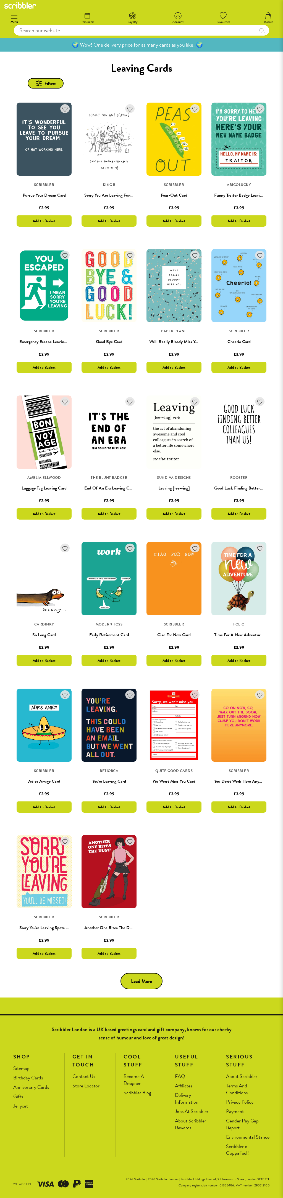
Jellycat (20, 1106)
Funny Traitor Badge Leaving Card (244, 195)
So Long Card (44, 635)
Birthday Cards (28, 1077)
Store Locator (85, 1085)
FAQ (180, 1076)
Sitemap (21, 1068)
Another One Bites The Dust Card (114, 927)
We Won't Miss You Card (174, 781)
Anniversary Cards (31, 1087)
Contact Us (83, 1076)
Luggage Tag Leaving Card (44, 488)
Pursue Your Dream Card (44, 195)
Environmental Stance (247, 1137)
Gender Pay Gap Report (242, 1124)
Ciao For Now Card (174, 635)
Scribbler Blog (137, 1092)
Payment (235, 1111)
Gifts (18, 1096)
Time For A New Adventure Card (243, 635)
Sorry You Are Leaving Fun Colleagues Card (122, 195)
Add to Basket (44, 221)
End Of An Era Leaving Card (109, 488)
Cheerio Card (239, 341)
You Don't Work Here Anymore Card (245, 781)
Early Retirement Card (109, 635)
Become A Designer (134, 1080)
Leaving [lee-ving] (174, 488)
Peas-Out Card (174, 195)
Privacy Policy (239, 1102)
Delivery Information (186, 1098)
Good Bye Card (109, 341)
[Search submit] (262, 30)
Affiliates (183, 1085)
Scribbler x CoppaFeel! (237, 1150)
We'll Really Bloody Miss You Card (179, 341)
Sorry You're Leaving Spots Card (46, 927)
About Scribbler (241, 1076)
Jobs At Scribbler (191, 1111)
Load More (141, 981)
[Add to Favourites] (65, 109)
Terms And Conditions (237, 1089)
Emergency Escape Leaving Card (47, 341)
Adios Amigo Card (44, 781)
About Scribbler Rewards (190, 1124)
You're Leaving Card (109, 781)
